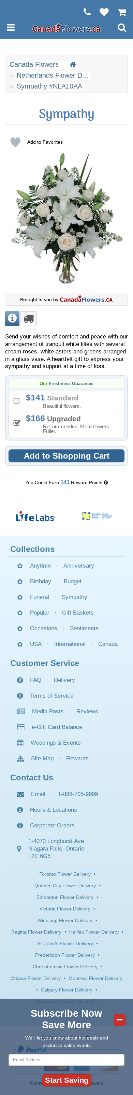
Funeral (39, 597)
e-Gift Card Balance (57, 727)
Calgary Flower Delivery (66, 990)
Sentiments (84, 628)
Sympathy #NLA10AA (49, 86)
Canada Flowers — (40, 64)
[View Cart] (118, 12)
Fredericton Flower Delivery (65, 955)
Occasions (43, 628)
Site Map (42, 758)
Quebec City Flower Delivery (65, 885)
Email (38, 794)
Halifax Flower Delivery (94, 932)
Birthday (40, 581)
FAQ (35, 680)
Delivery (64, 680)
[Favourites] (101, 12)
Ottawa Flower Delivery (36, 978)
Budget (73, 581)
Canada (108, 644)
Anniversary (78, 565)
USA (36, 644)
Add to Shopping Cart (66, 455)
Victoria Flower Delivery (65, 908)
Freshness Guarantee (71, 383)
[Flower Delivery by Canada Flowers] (66, 27)
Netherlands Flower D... (52, 75)
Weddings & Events (56, 743)
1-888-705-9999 (78, 794)
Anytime (40, 565)
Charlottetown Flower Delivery (65, 966)
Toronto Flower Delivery (65, 874)
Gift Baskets (78, 612)
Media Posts (48, 711)
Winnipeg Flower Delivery (65, 920)
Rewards (77, 758)
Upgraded (70, 423)
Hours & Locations (53, 810)
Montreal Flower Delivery (95, 978)
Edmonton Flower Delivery (64, 897)
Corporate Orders (52, 825)
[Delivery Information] (28, 318)
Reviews (87, 711)
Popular (39, 612)
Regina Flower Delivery (36, 932)
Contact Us (31, 777)
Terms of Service (51, 696)
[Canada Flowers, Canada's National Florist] (86, 299)
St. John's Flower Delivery (65, 943)
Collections (32, 549)
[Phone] (84, 12)
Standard (56, 401)
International (70, 644)
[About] (12, 318)
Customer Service (44, 663)
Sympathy (74, 597)
